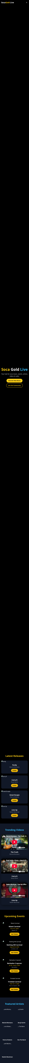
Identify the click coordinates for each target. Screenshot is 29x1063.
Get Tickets (14, 934)
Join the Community (14, 385)
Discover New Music (14, 380)
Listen (14, 770)
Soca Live (7, 2)
